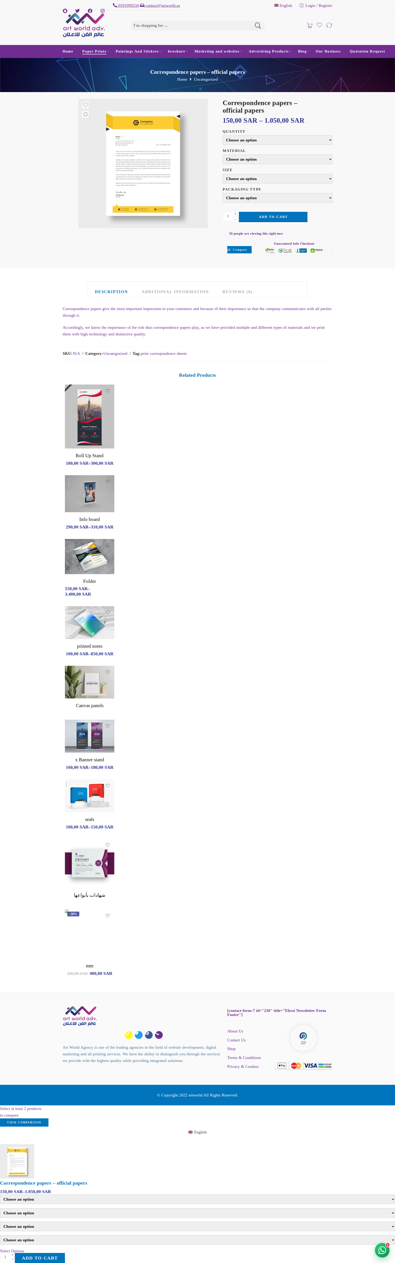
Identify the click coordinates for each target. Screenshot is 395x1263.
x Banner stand (89, 759)
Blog (302, 51)
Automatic (77, 805)
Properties (72, 540)
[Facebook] (149, 1035)
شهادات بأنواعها (89, 895)
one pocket (77, 553)
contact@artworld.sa (162, 5)
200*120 (77, 435)
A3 (77, 498)
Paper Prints (94, 51)
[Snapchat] (129, 1035)
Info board (89, 519)
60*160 (77, 739)
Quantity (234, 131)
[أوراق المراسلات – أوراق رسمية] (143, 163)
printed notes (89, 646)
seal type (71, 792)
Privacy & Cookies (243, 1066)
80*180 (77, 746)
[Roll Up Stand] (89, 417)
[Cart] (309, 25)
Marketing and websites (217, 51)
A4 (77, 505)
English (286, 5)
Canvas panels (90, 705)
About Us (235, 1031)
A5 (78, 618)
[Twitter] (139, 1035)
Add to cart (273, 217)
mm (89, 965)
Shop (231, 1048)
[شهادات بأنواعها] (89, 863)
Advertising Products (269, 51)
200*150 (77, 441)
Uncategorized (206, 79)
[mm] (89, 934)
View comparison (24, 1122)
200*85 (77, 428)
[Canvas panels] (89, 682)
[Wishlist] (85, 105)
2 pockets (77, 546)
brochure (176, 51)
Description (111, 291)
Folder (89, 581)
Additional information (175, 291)
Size (228, 170)
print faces (72, 570)
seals (89, 819)
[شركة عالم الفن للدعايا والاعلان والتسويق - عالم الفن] (84, 25)
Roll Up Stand (90, 455)
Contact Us (236, 1040)
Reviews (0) (237, 291)
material (234, 151)
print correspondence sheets (164, 353)
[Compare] (85, 114)
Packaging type (242, 189)
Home (68, 51)
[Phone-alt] (159, 1035)
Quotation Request (367, 51)
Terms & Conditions (244, 1057)
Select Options (12, 1251)
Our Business (328, 51)
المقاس (70, 732)
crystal (77, 798)
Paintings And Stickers (137, 51)
